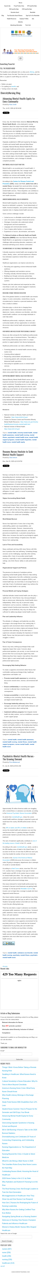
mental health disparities (23, 440)
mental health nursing (22, 435)
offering (32, 72)
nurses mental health (22, 744)
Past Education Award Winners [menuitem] (14, 15)
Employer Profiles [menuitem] (24, 19)
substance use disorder (25, 953)
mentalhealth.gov (17, 817)
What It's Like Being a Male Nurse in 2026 (17, 1161)
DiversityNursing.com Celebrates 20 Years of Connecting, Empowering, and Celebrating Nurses (19, 1140)
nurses (6, 1249)
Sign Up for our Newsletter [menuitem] (32, 15)
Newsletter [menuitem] (32, 12)
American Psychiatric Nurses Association (19, 813)
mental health (12, 432)
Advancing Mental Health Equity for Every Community (19, 100)
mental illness (22, 742)
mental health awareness (25, 739)
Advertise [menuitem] (20, 22)
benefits (13, 86)
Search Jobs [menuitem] (7, 6)
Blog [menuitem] (3, 15)
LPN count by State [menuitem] (27, 9)
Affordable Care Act (26, 888)
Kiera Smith (12, 104)
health (6, 1256)
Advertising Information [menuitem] (16, 25)
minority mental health (24, 432)
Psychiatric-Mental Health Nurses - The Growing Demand (19, 757)
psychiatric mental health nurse (18, 437)
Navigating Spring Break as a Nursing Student (19, 1216)
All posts (5, 966)
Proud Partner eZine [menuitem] (19, 6)
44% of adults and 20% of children (16, 828)
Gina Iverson (13, 457)
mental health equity (18, 442)
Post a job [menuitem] (28, 25)
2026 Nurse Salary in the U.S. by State (16, 1178)
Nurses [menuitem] (20, 3)
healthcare (8, 1263)
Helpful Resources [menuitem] (11, 19)
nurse (6, 1252)
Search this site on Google (9, 1233)
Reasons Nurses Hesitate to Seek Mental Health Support (18, 453)
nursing (7, 1259)
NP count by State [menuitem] (32, 6)
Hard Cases (15, 868)
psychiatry (16, 955)
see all (3, 1266)
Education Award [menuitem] (15, 12)
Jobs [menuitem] (33, 19)
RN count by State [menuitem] (14, 9)
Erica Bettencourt (14, 762)
